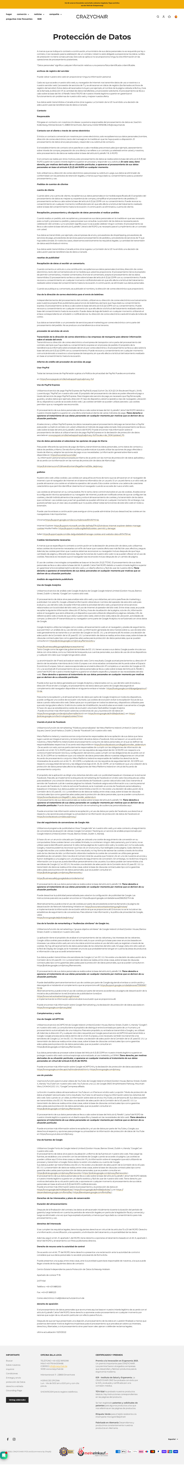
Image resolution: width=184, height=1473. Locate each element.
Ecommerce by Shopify (41, 1451)
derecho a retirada (14, 1386)
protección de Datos (15, 1382)
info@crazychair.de (58, 1366)
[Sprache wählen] (176, 16)
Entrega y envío (13, 1378)
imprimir (10, 1369)
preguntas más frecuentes (19, 19)
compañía (54, 14)
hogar (9, 14)
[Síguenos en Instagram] (14, 1439)
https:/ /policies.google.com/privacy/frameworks (104, 1173)
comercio (22, 14)
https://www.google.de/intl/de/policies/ (55, 1189)
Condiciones (12, 1373)
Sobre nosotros (13, 1365)
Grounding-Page (14, 1390)
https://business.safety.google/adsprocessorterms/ (60, 646)
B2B (39, 19)
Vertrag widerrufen (17, 1400)
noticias (38, 14)
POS (26, 1451)
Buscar (9, 1361)
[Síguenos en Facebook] (7, 1439)
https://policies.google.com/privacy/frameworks (59, 1173)
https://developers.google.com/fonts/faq (92, 1192)
